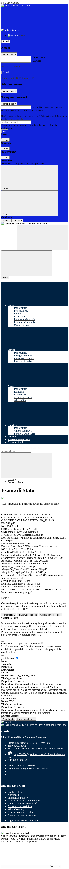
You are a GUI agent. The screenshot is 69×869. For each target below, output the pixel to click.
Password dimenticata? (12, 66)
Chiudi (5, 140)
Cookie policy (15, 792)
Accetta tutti (50, 615)
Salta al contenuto (10, 2)
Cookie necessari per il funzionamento (21, 643)
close (5, 277)
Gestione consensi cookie (20, 812)
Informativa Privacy (18, 797)
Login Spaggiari (17, 119)
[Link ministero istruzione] (15, 5)
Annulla (6, 220)
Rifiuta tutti (27, 615)
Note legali (13, 794)
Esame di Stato (51, 503)
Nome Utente (38, 57)
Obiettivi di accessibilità (20, 806)
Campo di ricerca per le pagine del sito (20, 447)
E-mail (35, 107)
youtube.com (8, 658)
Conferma (17, 220)
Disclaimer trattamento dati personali (19, 841)
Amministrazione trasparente (22, 815)
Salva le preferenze (26, 719)
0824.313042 (19, 745)
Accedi (6, 41)
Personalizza (9, 615)
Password (36, 60)
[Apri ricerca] (42, 237)
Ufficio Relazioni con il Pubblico (24, 800)
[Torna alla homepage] (34, 223)
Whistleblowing (16, 809)
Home (11, 479)
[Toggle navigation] (26, 263)
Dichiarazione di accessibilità (22, 803)
